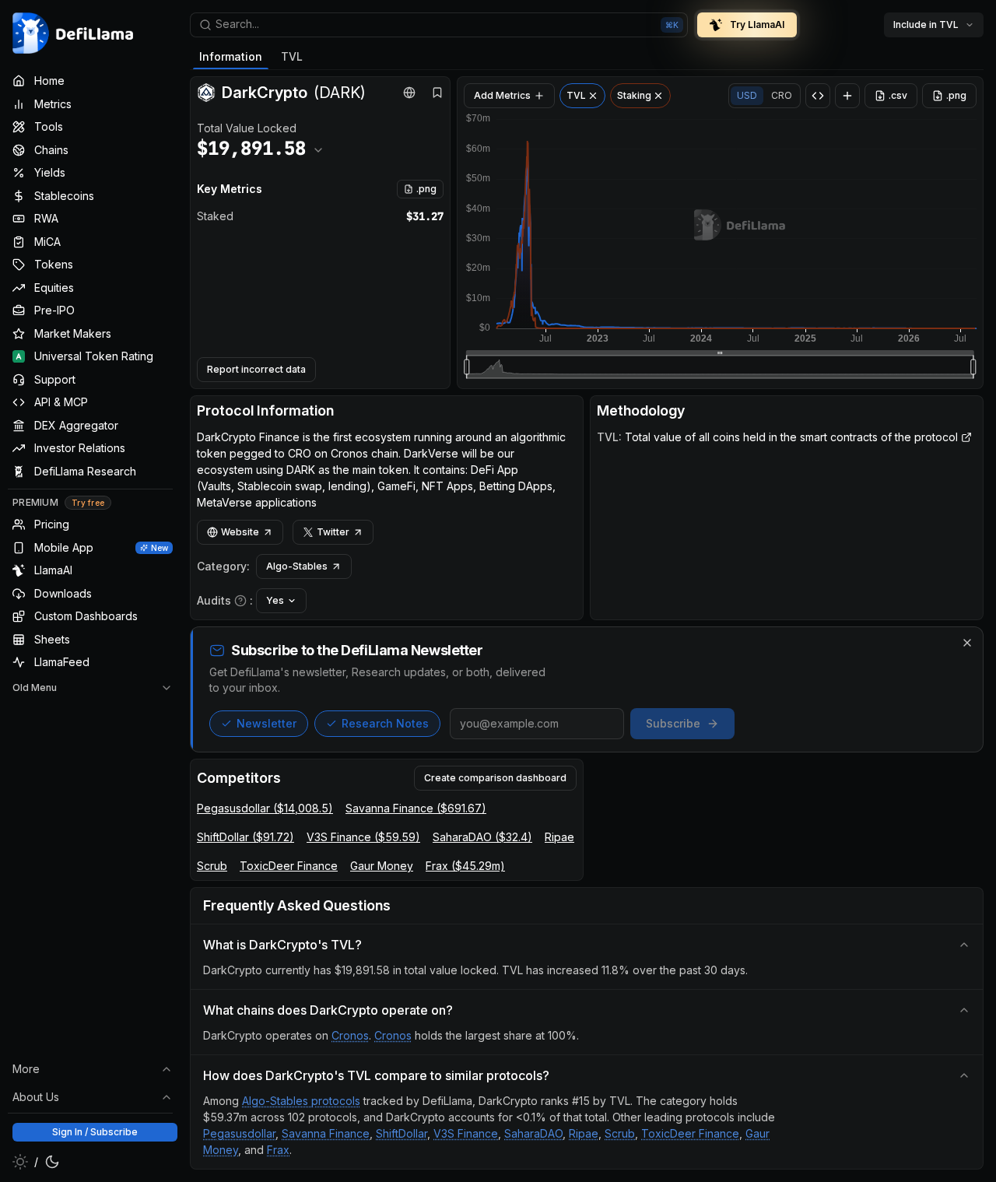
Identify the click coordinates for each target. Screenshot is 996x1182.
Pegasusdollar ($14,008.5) (265, 808)
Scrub (212, 865)
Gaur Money (381, 865)
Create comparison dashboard (495, 778)
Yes (275, 600)
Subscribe (673, 723)
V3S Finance (465, 1133)
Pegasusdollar (239, 1133)
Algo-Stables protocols (301, 1100)
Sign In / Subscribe (95, 1132)
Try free (88, 502)
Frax (278, 1149)
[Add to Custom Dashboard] (847, 95)
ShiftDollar (401, 1133)
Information (230, 56)
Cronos (350, 1035)
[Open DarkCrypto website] (409, 92)
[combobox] (439, 24)
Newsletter (266, 723)
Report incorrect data (256, 369)
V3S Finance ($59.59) (363, 837)
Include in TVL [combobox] (926, 24)
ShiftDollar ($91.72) (245, 837)
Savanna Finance (326, 1133)
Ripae (559, 837)
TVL (292, 56)
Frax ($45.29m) (465, 865)
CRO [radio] (781, 95)
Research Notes (385, 723)
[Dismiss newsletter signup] (967, 642)
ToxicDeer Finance (289, 865)
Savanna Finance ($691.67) (415, 808)
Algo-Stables (297, 566)
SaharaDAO (533, 1133)
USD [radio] (747, 95)
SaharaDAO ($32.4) (482, 837)
